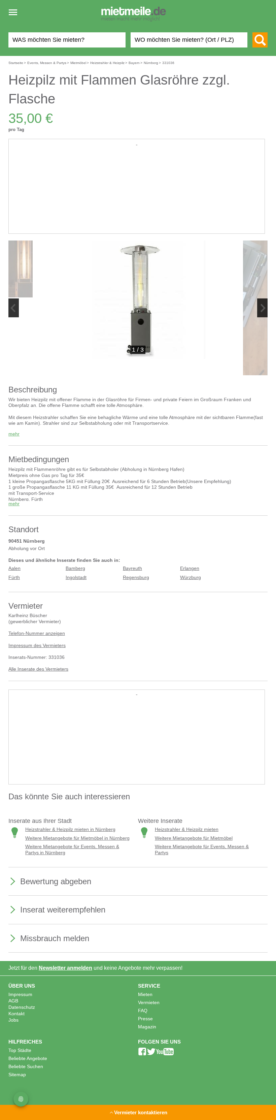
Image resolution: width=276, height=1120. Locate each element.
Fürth (14, 577)
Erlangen (189, 568)
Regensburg (136, 577)
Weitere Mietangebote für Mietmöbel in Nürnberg (77, 838)
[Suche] (260, 39)
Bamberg (75, 568)
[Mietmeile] (133, 14)
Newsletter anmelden (65, 968)
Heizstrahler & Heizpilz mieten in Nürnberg (70, 829)
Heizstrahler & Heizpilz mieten (186, 829)
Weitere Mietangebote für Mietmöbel (194, 838)
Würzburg (190, 577)
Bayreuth (132, 568)
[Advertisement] (137, 194)
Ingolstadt (76, 577)
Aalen (14, 568)
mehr (14, 434)
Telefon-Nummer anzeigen (36, 633)
